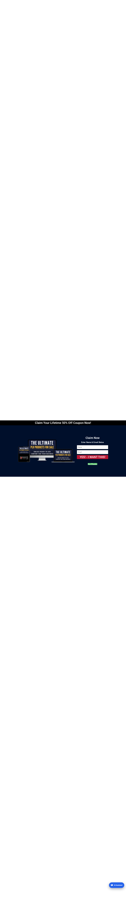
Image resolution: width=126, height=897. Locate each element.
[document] (63, 448)
